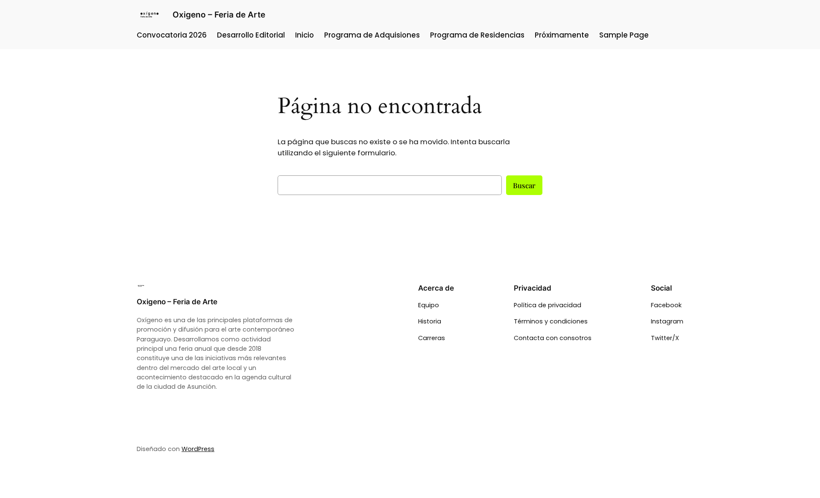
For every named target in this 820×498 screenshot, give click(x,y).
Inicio (304, 35)
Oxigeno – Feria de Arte (219, 14)
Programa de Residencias (477, 35)
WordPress (198, 449)
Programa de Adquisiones (372, 35)
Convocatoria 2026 (172, 35)
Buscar (524, 185)
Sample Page (624, 35)
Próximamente (562, 35)
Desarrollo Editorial (251, 35)
